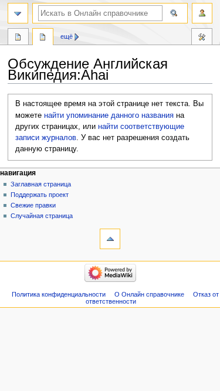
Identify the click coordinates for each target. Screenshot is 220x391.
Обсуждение (43, 38)
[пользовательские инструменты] (202, 13)
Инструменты (202, 38)
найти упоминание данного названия (109, 115)
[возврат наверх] (110, 239)
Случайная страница (42, 215)
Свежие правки (33, 205)
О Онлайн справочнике (149, 294)
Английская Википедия (18, 38)
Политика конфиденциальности (59, 294)
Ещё (66, 36)
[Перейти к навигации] (18, 13)
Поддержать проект (40, 194)
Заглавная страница (41, 184)
